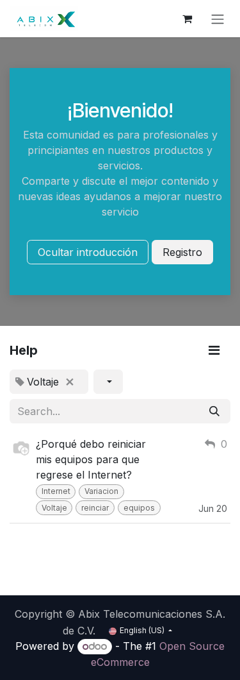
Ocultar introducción (88, 252)
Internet (56, 491)
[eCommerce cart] (187, 18)
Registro (182, 252)
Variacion (101, 491)
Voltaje (54, 508)
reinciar (95, 508)
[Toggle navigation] (217, 18)
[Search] (214, 411)
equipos (139, 508)
